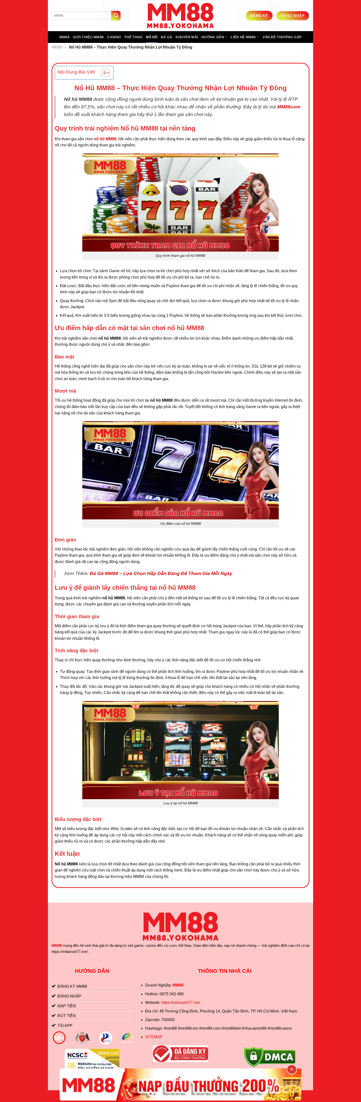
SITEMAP (154, 1037)
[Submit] (116, 16)
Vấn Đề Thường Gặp (282, 37)
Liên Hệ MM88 (243, 37)
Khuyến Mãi (187, 37)
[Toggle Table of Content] (102, 73)
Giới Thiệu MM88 (88, 37)
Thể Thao (133, 37)
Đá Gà (166, 37)
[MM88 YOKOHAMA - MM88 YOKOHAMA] (180, 15)
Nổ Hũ (151, 37)
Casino (114, 37)
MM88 (64, 37)
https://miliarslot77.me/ (180, 1002)
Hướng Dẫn (212, 37)
